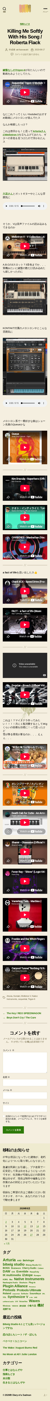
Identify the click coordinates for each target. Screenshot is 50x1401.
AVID (19, 1260)
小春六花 (31, 1305)
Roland (7, 1293)
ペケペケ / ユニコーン (15, 1341)
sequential (22, 999)
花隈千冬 (7, 1309)
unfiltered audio (8, 1301)
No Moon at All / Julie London (20, 1354)
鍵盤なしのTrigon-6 (14, 70)
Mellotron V (26, 996)
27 (31, 1235)
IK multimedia (12, 1275)
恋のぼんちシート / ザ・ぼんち (20, 1334)
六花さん (8, 193)
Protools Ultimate (29, 1290)
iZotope (27, 1275)
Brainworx (16, 1268)
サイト (6, 1103)
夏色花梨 (22, 1306)
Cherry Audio (29, 1268)
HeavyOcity (34, 1272)
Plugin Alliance (15, 1286)
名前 (6, 1077)
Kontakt (16, 996)
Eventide (22, 1271)
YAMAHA (15, 1306)
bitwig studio (14, 1264)
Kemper (37, 1275)
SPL (43, 1294)
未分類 (6, 1378)
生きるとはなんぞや (14, 1382)
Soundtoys (35, 1293)
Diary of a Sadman (21, 1395)
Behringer (28, 1260)
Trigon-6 (31, 999)
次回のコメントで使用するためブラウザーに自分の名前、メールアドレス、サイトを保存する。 (26, 1119)
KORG (5, 1279)
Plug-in (32, 1282)
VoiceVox (23, 1301)
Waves (34, 1301)
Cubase (40, 1268)
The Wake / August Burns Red (20, 1347)
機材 (40, 1305)
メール (7, 1090)
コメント (8, 1050)
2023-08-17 (40, 49)
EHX (13, 1272)
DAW (6, 1271)
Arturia (9, 996)
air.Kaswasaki (22, 49)
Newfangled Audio (10, 1283)
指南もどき (25, 24)
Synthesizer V (18, 1297)
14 (37, 1226)
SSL (4, 1297)
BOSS (6, 1268)
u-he (31, 1297)
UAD (35, 1297)
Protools (9, 1290)
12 (25, 1226)
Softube (24, 1293)
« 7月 (7, 1243)
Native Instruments (29, 1279)
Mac (11, 1279)
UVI (16, 1302)
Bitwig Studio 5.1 (33, 1265)
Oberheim (23, 1283)
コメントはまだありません (27, 54)
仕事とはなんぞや (12, 1370)
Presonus (32, 1287)
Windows (6, 1306)
